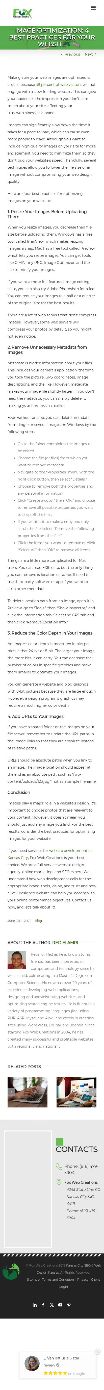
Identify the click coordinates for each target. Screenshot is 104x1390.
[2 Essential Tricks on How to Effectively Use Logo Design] (76, 1079)
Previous (72, 54)
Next (89, 54)
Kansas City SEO (78, 1265)
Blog (38, 921)
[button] (11, 1092)
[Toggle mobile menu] (93, 7)
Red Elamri (65, 942)
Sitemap (33, 1279)
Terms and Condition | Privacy (65, 1279)
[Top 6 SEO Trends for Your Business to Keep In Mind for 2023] (27, 1079)
